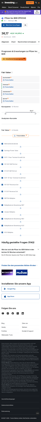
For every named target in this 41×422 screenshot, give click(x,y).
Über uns (25, 323)
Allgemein (5, 42)
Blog (3, 323)
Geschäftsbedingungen (8, 399)
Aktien (4, 7)
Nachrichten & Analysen (27, 42)
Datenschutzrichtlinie (7, 405)
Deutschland (24, 7)
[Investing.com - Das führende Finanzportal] (11, 3)
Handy (4, 327)
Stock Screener (13, 7)
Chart (13, 42)
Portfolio (4, 331)
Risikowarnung (6, 411)
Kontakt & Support (27, 331)
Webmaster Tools (7, 335)
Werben (24, 327)
